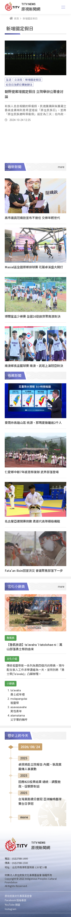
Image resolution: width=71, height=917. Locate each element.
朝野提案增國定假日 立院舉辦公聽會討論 (34, 94)
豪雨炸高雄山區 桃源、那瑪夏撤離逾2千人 (33, 422)
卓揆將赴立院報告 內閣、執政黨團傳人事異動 (40, 767)
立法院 (18, 79)
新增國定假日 (33, 79)
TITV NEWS (28, 4)
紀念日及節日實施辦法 (19, 84)
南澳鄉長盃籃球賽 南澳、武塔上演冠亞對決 (34, 365)
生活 (8, 79)
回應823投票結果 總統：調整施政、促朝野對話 (39, 784)
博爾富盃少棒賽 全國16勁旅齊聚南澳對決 (32, 316)
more (24, 817)
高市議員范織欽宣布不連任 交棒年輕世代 (32, 217)
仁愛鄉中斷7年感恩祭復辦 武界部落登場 (32, 472)
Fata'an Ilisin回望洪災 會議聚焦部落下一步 (34, 570)
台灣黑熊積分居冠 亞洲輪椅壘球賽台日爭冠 (40, 801)
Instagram (10, 909)
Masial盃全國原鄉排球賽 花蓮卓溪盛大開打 (34, 267)
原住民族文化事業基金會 (18, 896)
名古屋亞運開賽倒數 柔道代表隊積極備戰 (32, 521)
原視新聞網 (30, 9)
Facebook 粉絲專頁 (15, 900)
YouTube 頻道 (12, 904)
